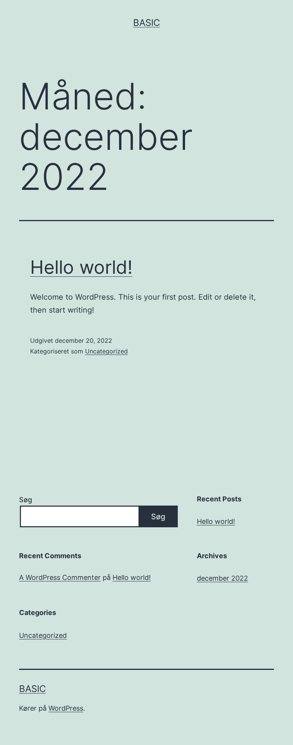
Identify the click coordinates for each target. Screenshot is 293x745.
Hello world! (81, 267)
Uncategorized (106, 351)
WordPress (65, 708)
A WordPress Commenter (60, 577)
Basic (146, 22)
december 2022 (222, 578)
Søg (25, 500)
